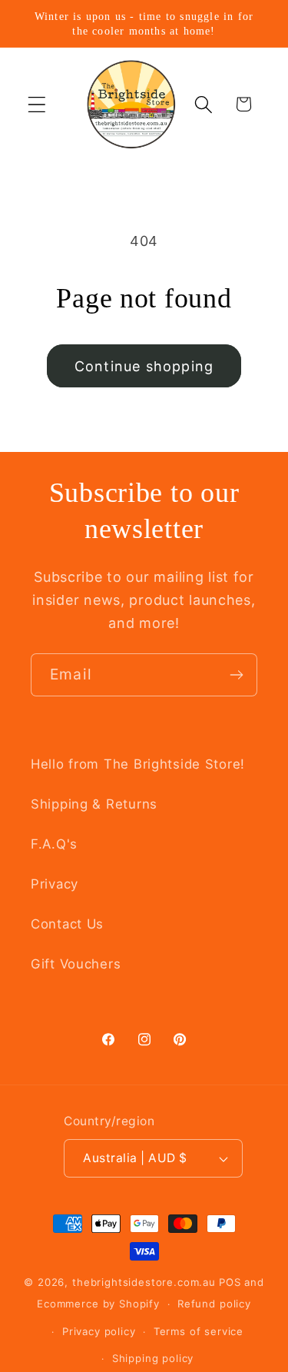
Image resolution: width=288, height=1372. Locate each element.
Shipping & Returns (94, 804)
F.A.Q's (54, 844)
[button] (37, 104)
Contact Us (67, 924)
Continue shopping (144, 366)
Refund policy (214, 1303)
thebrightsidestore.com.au (144, 1282)
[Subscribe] (236, 674)
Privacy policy (99, 1331)
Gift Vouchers (76, 964)
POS (230, 1282)
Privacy (54, 884)
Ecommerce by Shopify (98, 1303)
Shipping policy (153, 1358)
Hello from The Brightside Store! (138, 764)
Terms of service (198, 1331)
